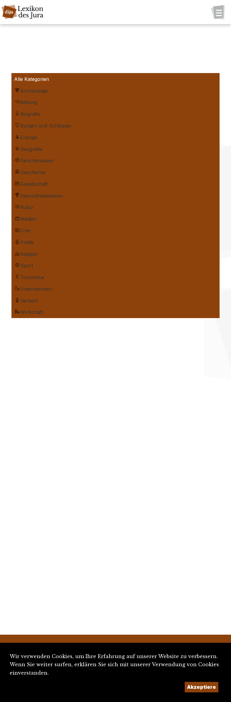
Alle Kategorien (31, 79)
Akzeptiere (201, 687)
